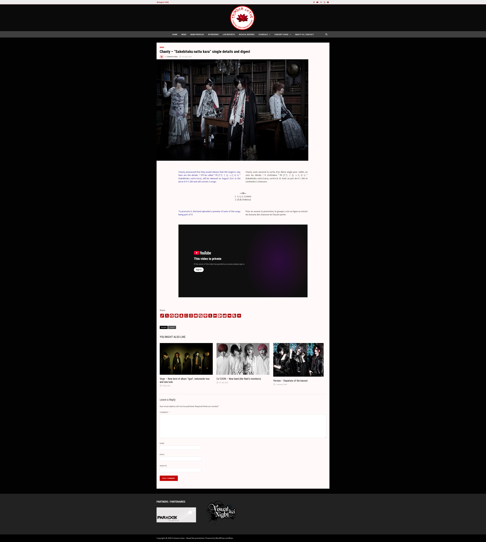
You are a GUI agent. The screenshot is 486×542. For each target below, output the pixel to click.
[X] (321, 2)
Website (163, 466)
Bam (231, 538)
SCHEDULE (263, 34)
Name (162, 443)
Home (174, 34)
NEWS (183, 34)
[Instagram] (324, 2)
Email (162, 454)
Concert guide (281, 34)
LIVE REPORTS (229, 34)
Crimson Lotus (172, 57)
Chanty (172, 327)
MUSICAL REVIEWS (247, 34)
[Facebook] (314, 2)
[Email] (327, 2)
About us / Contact (304, 34)
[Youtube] (318, 2)
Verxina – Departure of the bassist (290, 380)
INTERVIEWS (213, 34)
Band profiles (197, 34)
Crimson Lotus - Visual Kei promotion (188, 538)
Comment (165, 412)
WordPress (220, 538)
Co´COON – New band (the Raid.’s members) (239, 378)
